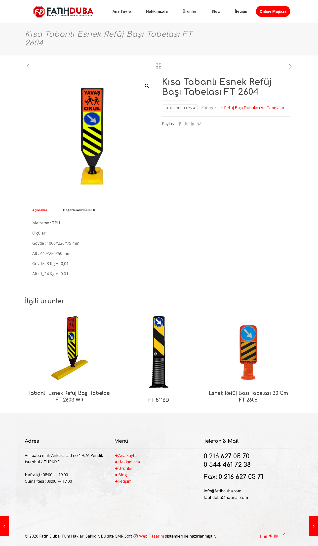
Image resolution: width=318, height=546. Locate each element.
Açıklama (39, 210)
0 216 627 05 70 (226, 456)
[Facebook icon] (260, 536)
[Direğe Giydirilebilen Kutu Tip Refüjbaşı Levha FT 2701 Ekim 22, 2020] (4, 526)
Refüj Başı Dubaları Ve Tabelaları (254, 107)
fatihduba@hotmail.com (226, 497)
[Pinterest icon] (271, 536)
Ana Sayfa (127, 455)
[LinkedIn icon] (265, 536)
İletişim (124, 481)
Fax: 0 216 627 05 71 (233, 477)
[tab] (40, 210)
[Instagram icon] (276, 536)
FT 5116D (158, 400)
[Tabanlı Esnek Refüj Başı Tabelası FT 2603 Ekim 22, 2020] (313, 526)
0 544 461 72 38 (227, 464)
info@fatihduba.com (222, 491)
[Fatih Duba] (63, 11)
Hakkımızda (129, 462)
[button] (147, 86)
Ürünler (125, 468)
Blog (122, 475)
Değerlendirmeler (79, 210)
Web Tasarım (151, 536)
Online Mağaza (273, 11)
